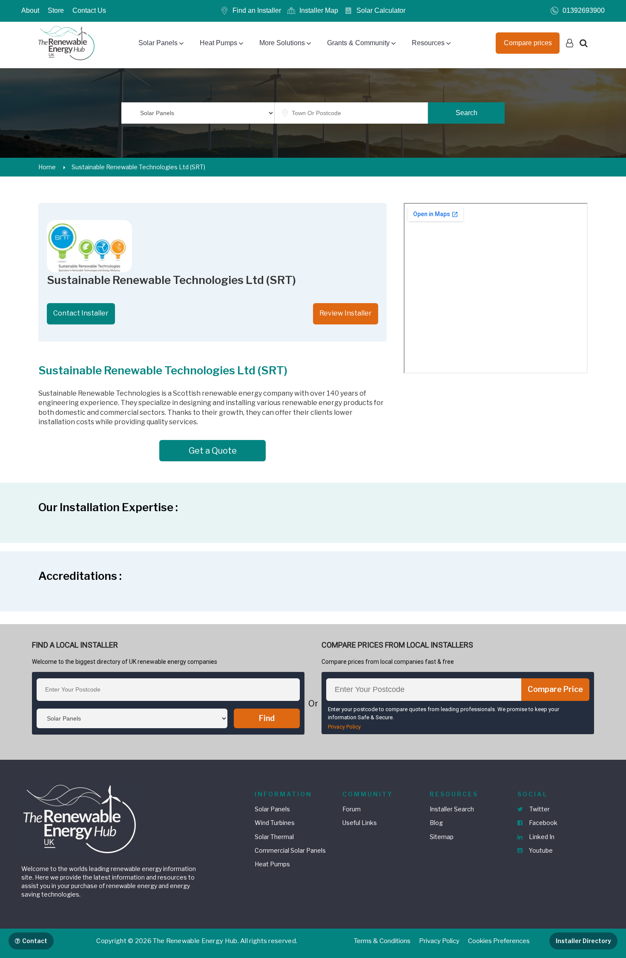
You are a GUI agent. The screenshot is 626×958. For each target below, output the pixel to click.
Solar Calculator (380, 10)
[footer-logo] (81, 817)
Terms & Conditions (382, 941)
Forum (351, 809)
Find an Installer (257, 10)
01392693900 (584, 10)
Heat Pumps (218, 42)
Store (56, 10)
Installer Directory (583, 940)
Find (267, 718)
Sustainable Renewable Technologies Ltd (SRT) (138, 167)
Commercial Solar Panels (290, 850)
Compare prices (528, 42)
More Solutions (282, 42)
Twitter (539, 809)
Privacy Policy (344, 727)
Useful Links (359, 822)
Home (47, 167)
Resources (428, 42)
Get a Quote (213, 451)
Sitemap (442, 836)
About (30, 10)
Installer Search (452, 809)
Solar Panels (158, 42)
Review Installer (345, 313)
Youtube (540, 850)
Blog (436, 822)
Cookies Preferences (499, 941)
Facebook (542, 822)
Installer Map (318, 10)
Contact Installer (81, 313)
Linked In (541, 836)
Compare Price (555, 689)
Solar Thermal (274, 836)
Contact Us (89, 10)
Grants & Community (358, 42)
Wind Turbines (275, 822)
